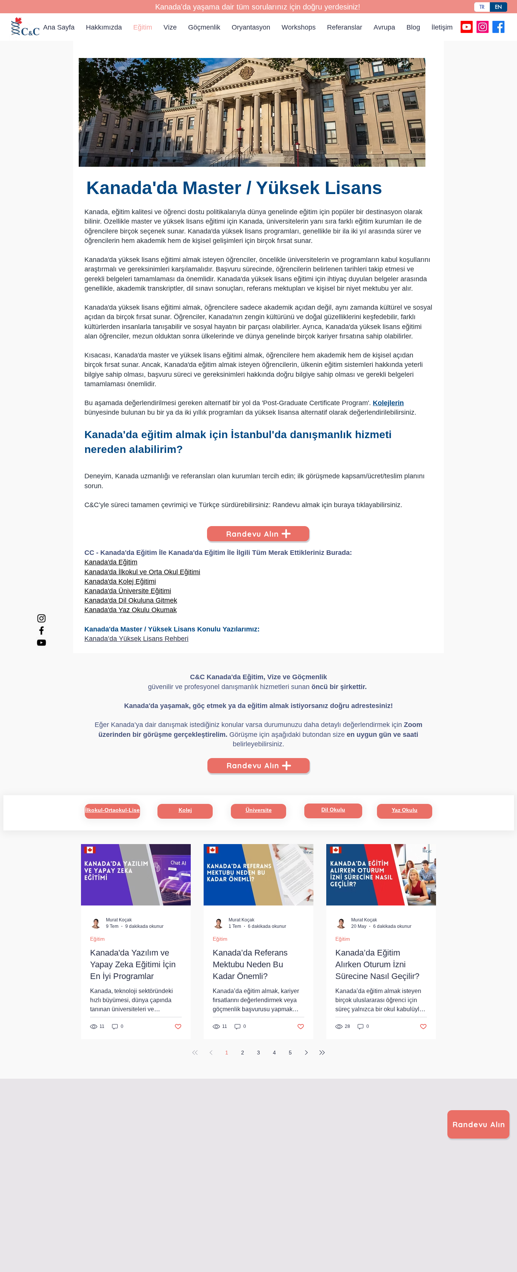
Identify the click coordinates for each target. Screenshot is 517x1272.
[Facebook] (498, 27)
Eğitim (97, 939)
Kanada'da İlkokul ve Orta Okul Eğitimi (142, 572)
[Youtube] (467, 27)
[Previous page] (211, 1052)
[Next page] (306, 1052)
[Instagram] (483, 27)
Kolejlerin (388, 403)
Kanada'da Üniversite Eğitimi (127, 591)
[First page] (195, 1052)
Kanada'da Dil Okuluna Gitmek (130, 600)
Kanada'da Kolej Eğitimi (120, 581)
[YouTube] (41, 642)
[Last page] (322, 1052)
